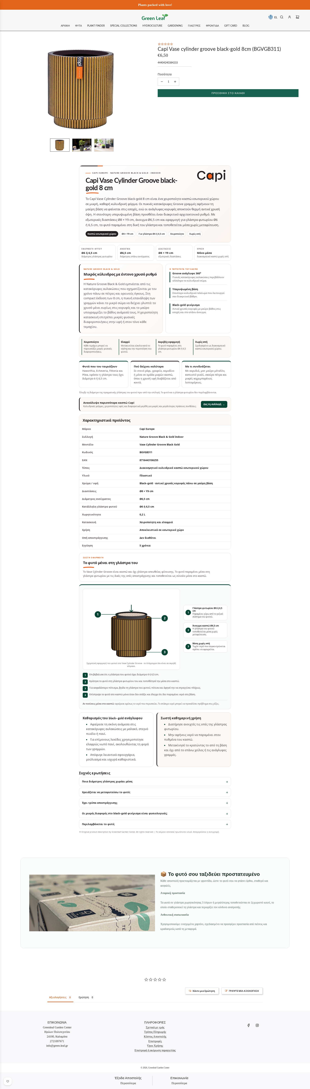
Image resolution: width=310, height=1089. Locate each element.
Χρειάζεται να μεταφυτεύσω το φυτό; (106, 792)
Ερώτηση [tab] (84, 997)
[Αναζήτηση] (282, 17)
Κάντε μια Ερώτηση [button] (204, 990)
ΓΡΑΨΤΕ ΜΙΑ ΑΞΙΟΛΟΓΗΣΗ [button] (244, 990)
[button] (16, 89)
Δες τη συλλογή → (214, 404)
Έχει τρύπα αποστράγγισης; (100, 802)
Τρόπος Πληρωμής (155, 1031)
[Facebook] (249, 1025)
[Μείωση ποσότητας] (162, 82)
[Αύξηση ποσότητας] (175, 82)
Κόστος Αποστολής (155, 1036)
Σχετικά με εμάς (155, 1027)
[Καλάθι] (297, 17)
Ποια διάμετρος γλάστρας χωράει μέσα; (107, 781)
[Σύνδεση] (289, 17)
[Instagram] (257, 1025)
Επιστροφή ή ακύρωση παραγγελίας (155, 1050)
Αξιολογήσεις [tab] (58, 997)
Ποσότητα (165, 74)
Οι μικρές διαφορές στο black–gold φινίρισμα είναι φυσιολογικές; (124, 813)
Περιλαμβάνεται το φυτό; (98, 824)
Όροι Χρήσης (155, 1045)
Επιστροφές (155, 1041)
